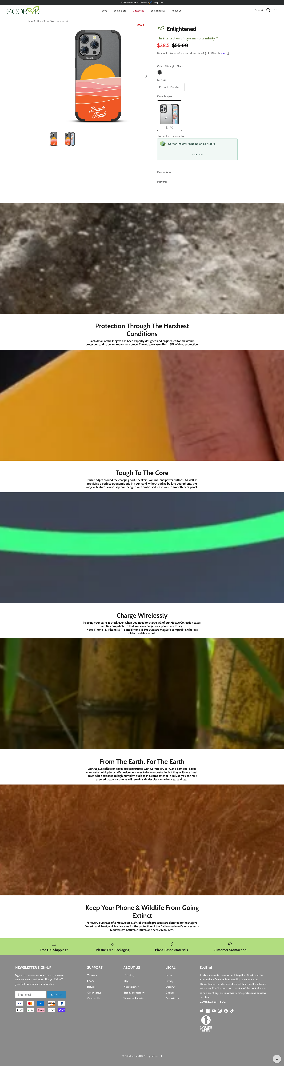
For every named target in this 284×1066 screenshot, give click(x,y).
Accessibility (172, 998)
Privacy (169, 981)
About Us (176, 10)
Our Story (129, 975)
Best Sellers (120, 10)
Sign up (56, 994)
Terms (169, 975)
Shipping (170, 987)
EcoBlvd (134, 1056)
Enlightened (62, 21)
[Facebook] (208, 1011)
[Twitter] (201, 1011)
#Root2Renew (131, 987)
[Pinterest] (226, 1011)
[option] (98, 76)
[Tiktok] (232, 1011)
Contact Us (93, 998)
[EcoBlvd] (23, 10)
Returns (91, 987)
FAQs (90, 981)
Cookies (170, 993)
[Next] (146, 76)
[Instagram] (220, 1011)
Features (162, 182)
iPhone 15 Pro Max (45, 21)
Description (164, 172)
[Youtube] (214, 1011)
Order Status (94, 993)
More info (197, 155)
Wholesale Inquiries (133, 998)
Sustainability (158, 10)
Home (30, 21)
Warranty (92, 975)
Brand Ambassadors (134, 993)
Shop (104, 10)
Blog (126, 981)
